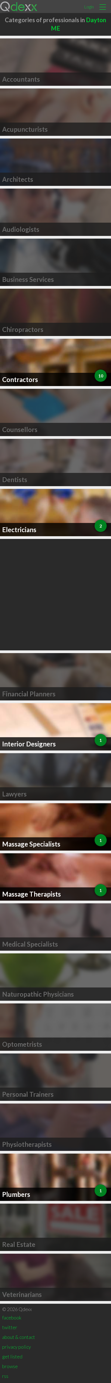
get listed (12, 1356)
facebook (11, 1318)
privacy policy (16, 1347)
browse (10, 1366)
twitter (9, 1327)
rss (5, 1376)
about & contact (18, 1337)
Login (89, 6)
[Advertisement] (55, 594)
